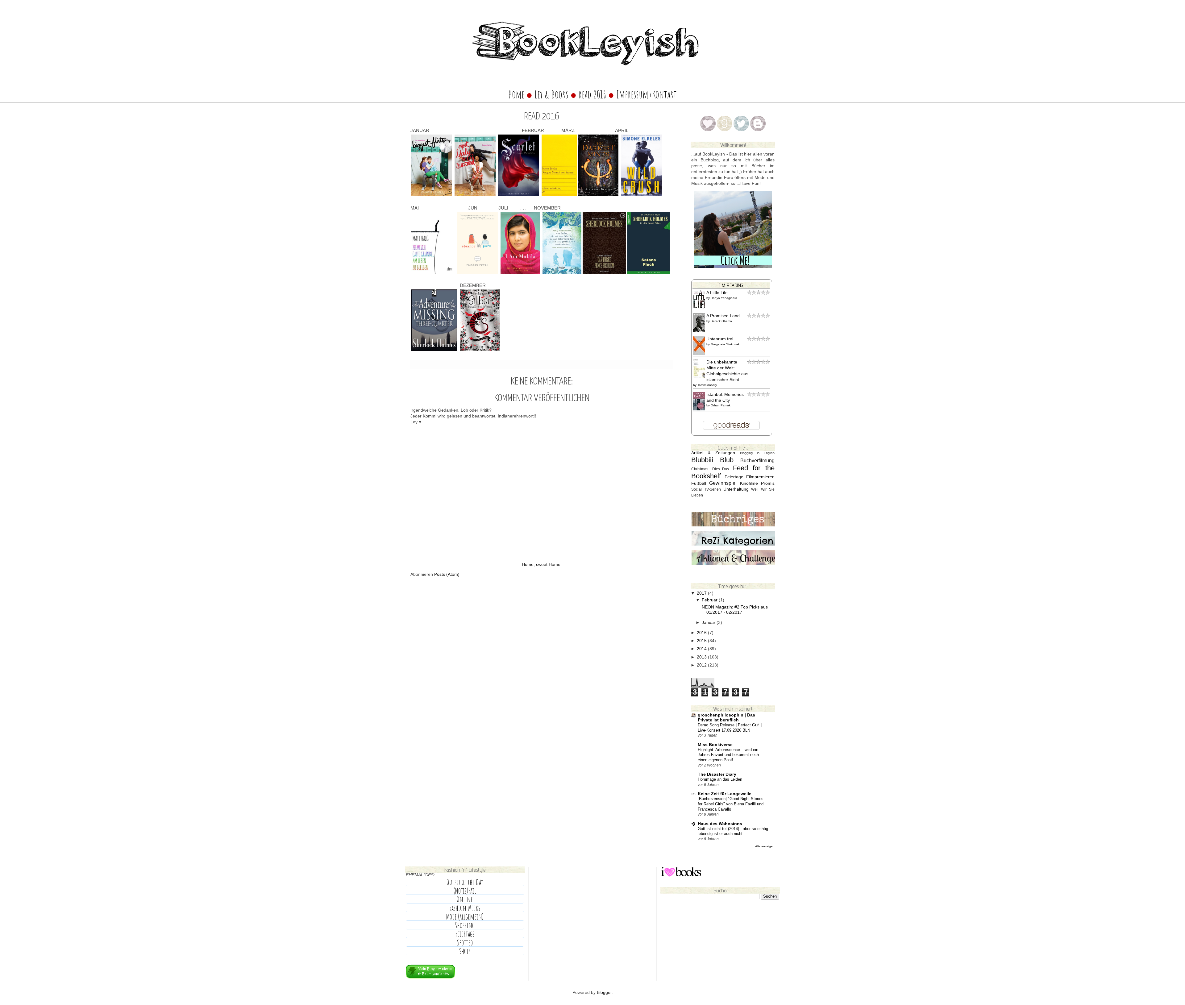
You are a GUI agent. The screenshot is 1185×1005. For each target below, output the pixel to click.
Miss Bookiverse (715, 744)
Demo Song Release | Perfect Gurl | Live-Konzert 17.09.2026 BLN (730, 728)
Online (465, 899)
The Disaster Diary (717, 774)
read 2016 (593, 94)
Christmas (699, 469)
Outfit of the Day (465, 882)
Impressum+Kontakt (646, 94)
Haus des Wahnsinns (720, 823)
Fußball (698, 483)
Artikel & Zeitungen (713, 453)
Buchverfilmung (757, 460)
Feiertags (464, 934)
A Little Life (717, 292)
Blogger (604, 992)
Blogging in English (757, 453)
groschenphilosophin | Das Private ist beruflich (726, 717)
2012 (702, 665)
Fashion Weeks (464, 908)
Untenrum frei (719, 339)
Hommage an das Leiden (720, 779)
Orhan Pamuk (720, 405)
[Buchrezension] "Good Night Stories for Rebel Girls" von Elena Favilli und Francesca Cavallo (730, 803)
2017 (702, 593)
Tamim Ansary (707, 385)
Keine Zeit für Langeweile (724, 793)
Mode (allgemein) (465, 917)
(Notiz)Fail (465, 891)
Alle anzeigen (765, 846)
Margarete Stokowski (725, 344)
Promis (768, 483)
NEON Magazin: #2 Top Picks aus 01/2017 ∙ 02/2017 (735, 609)
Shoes (465, 951)
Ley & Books (551, 94)
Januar (709, 622)
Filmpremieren (760, 477)
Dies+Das (720, 469)
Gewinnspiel (723, 483)
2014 (702, 648)
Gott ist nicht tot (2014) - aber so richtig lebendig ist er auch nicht (733, 831)
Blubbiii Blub (712, 460)
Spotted (465, 943)
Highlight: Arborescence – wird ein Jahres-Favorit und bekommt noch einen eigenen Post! (728, 754)
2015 (702, 640)
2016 (702, 632)
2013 (702, 657)
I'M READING (731, 285)
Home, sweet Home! (542, 564)
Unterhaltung (736, 489)
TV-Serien (712, 489)
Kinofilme (749, 483)
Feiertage (734, 477)
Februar (710, 600)
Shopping (465, 925)
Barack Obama (721, 321)
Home (516, 94)
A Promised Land (723, 316)
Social (696, 489)
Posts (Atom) (446, 574)
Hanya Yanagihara (724, 298)
